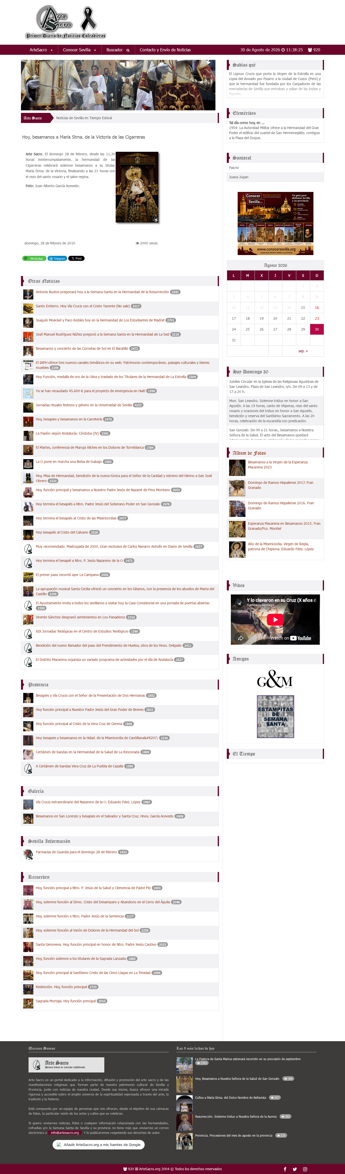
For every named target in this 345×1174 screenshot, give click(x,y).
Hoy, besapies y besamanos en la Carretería (69, 419)
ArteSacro (39, 49)
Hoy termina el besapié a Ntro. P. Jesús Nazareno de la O (79, 560)
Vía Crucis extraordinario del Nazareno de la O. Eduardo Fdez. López (88, 802)
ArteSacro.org (149, 1168)
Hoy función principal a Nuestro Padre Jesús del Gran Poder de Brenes (89, 709)
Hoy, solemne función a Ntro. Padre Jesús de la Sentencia (80, 916)
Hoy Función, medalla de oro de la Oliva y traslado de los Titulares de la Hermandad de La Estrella (111, 376)
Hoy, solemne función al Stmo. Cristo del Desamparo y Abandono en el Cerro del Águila (103, 902)
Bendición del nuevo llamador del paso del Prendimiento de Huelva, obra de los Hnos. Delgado (109, 645)
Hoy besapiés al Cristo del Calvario (62, 532)
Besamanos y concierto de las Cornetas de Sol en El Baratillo (82, 348)
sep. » (303, 350)
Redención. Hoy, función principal (61, 986)
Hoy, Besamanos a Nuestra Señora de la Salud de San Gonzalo (243, 1079)
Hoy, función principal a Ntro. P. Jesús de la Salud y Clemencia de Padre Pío (93, 887)
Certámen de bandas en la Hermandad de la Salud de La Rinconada (87, 752)
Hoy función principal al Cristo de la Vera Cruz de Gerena (79, 723)
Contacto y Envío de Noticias (165, 49)
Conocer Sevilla (77, 49)
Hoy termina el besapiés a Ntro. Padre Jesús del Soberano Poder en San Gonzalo (98, 504)
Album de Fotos (249, 453)
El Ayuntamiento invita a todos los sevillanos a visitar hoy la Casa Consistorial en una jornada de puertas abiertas (122, 603)
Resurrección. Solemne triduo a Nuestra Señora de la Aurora (242, 1116)
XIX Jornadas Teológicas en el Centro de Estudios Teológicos (82, 631)
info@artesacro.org (65, 1133)
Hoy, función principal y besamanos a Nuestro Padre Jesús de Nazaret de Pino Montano (103, 489)
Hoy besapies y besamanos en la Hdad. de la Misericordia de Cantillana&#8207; (97, 737)
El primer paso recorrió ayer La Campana (68, 574)
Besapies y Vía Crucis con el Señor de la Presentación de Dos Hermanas (90, 695)
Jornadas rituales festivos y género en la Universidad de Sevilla (84, 405)
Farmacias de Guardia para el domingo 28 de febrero (76, 852)
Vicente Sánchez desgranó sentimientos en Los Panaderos (81, 617)
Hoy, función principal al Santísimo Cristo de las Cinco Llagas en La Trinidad (93, 972)
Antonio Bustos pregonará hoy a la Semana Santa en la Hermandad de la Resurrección (102, 291)
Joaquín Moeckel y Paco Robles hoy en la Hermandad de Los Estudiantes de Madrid (100, 320)
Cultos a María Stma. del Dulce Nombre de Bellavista (237, 1097)
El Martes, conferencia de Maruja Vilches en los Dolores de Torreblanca (90, 447)
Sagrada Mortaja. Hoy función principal (66, 1000)
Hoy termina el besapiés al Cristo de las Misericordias (76, 518)
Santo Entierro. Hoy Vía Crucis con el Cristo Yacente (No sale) (83, 306)
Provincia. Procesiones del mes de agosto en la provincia (240, 1135)
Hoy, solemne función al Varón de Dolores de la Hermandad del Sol (87, 930)
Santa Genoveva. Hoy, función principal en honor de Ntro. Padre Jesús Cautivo (96, 944)
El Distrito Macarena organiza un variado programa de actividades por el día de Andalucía (104, 659)
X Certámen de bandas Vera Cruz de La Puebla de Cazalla (79, 766)
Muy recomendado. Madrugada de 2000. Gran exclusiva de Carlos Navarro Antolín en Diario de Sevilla (114, 546)
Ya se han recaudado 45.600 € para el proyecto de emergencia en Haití (90, 390)
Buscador (115, 49)
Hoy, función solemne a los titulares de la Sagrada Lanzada (81, 958)
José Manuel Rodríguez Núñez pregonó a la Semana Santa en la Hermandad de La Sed (102, 334)
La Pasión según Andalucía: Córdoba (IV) (67, 433)
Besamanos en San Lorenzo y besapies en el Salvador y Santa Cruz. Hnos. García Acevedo (105, 816)
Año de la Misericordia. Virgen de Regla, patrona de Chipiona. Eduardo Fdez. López (281, 546)
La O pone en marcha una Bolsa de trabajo (69, 461)
